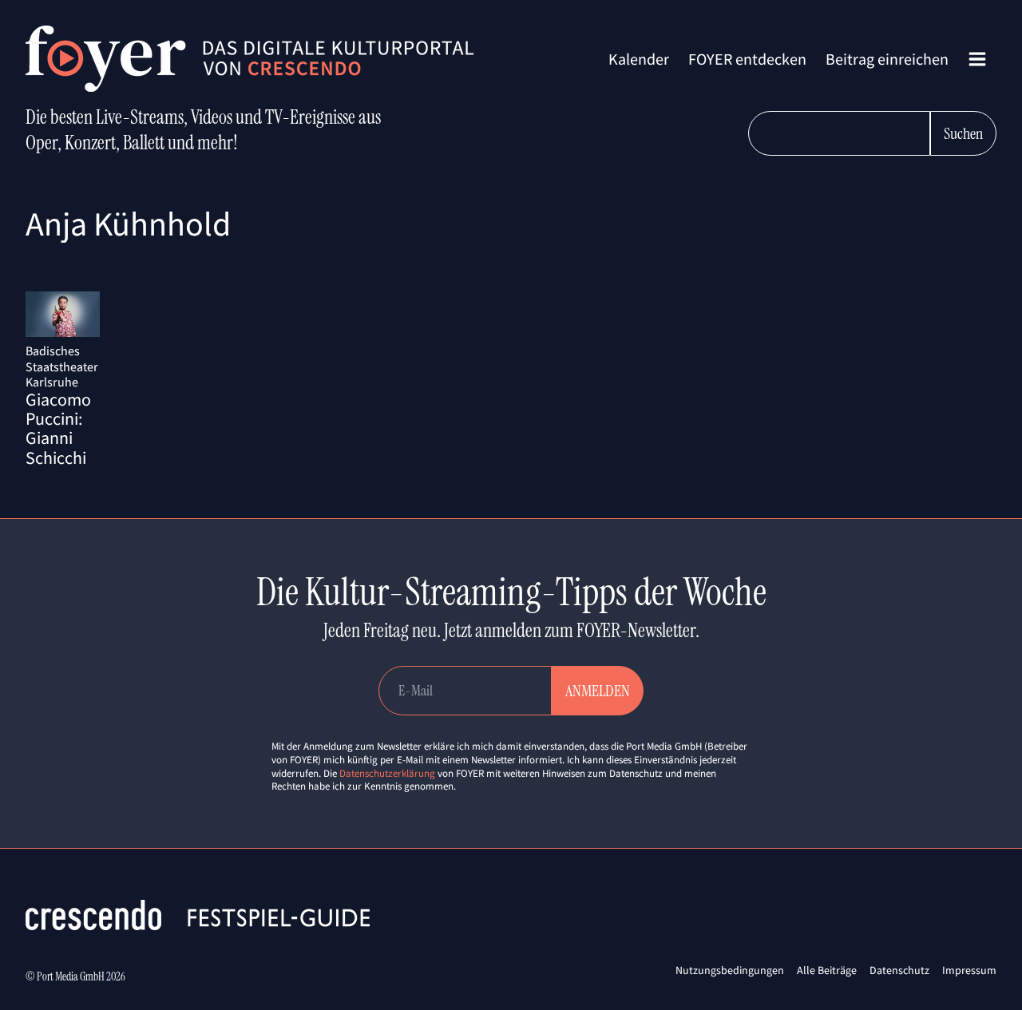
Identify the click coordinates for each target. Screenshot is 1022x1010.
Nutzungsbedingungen (729, 970)
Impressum (969, 970)
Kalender (638, 59)
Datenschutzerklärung (387, 773)
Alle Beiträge (827, 970)
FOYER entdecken (747, 59)
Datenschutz (899, 970)
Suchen (963, 133)
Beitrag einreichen (887, 59)
